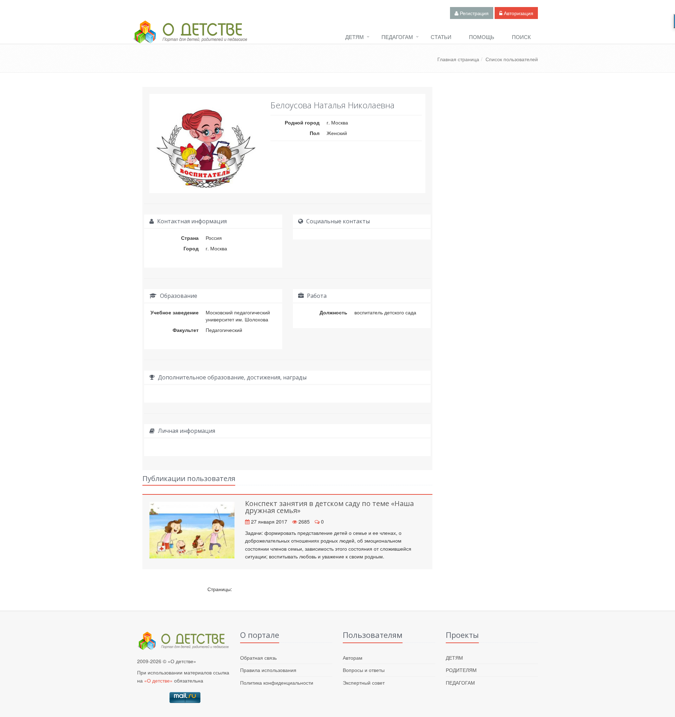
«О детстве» (158, 680)
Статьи (441, 36)
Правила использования (268, 669)
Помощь (481, 36)
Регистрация (473, 13)
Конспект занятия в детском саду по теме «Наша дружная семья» (329, 507)
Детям (354, 36)
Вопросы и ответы (364, 669)
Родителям (461, 669)
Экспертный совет (364, 682)
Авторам (352, 657)
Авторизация (517, 13)
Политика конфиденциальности (276, 682)
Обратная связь (258, 657)
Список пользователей (512, 59)
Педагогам (397, 36)
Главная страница (458, 59)
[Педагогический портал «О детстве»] (190, 38)
